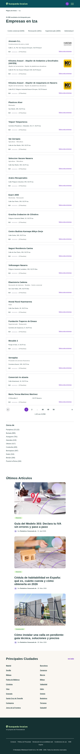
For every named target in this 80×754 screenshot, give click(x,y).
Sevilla (8, 670)
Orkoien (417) (11, 443)
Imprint (41, 744)
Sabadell (43, 708)
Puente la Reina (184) (13, 461)
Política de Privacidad (24, 742)
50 (54, 409)
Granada (9, 694)
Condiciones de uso (61, 742)
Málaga (8, 675)
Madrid (8, 666)
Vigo (7, 689)
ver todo (71, 659)
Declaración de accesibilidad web (42, 742)
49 (48, 409)
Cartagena (10, 703)
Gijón (42, 689)
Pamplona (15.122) (12, 429)
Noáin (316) (10, 454)
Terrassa (43, 703)
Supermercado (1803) (52, 31)
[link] (40, 46)
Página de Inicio (11, 10)
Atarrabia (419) (11, 440)
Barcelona (44, 666)
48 (43, 409)
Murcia (42, 675)
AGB (69, 742)
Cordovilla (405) (11, 447)
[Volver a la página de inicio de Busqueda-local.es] (17, 4)
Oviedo (42, 694)
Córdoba (9, 684)
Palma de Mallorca (13, 680)
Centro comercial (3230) (16, 31)
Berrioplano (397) (12, 451)
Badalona (43, 698)
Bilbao (42, 680)
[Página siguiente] (72, 409)
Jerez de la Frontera (13, 708)
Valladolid (43, 684)
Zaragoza (43, 670)
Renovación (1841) (34, 31)
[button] (67, 3)
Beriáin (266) (10, 458)
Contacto (13, 742)
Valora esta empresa (65, 51)
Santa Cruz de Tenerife (14, 698)
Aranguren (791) (11, 436)
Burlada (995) (11, 433)
